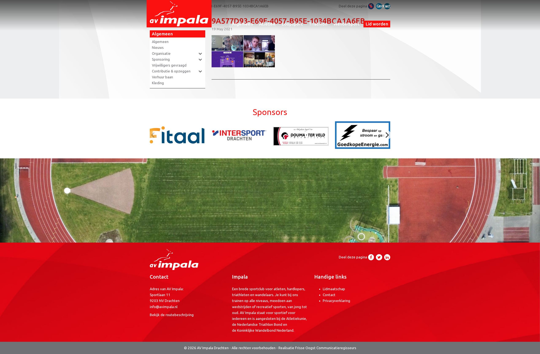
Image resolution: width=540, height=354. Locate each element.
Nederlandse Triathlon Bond (260, 324)
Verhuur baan (162, 77)
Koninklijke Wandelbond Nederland (265, 330)
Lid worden (377, 23)
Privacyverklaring (336, 301)
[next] (386, 135)
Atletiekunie (296, 319)
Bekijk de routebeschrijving (172, 315)
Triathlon (318, 23)
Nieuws (158, 47)
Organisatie (161, 53)
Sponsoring (161, 59)
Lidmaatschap (334, 289)
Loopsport (292, 23)
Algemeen (242, 23)
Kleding (158, 83)
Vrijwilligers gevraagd (169, 65)
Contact (383, 6)
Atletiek (267, 23)
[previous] (153, 135)
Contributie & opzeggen (171, 71)
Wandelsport (346, 23)
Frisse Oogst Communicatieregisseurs (325, 348)
